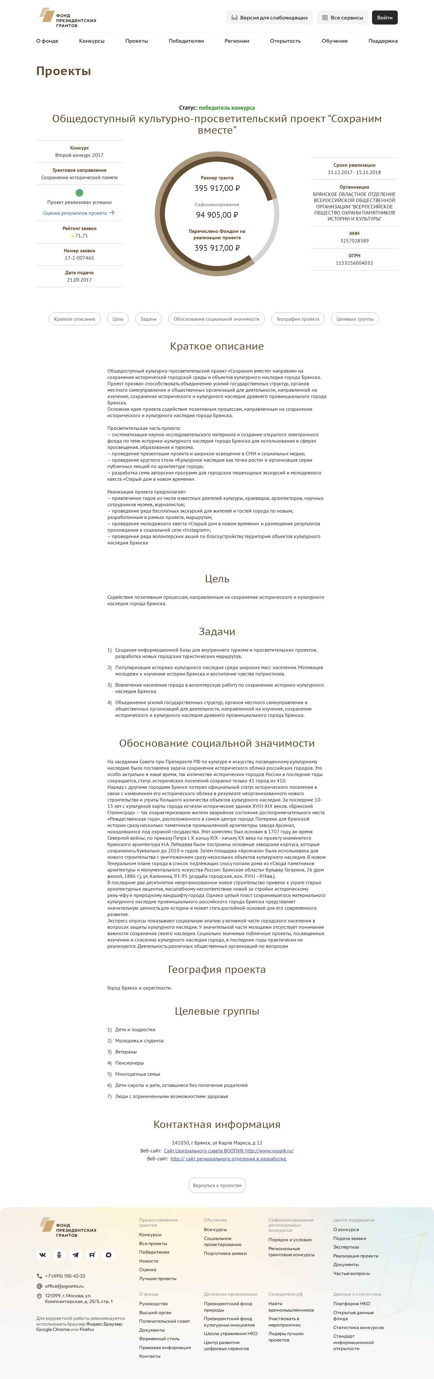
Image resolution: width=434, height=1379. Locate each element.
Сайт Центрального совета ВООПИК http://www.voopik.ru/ (229, 1150)
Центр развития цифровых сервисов (226, 1346)
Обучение (335, 41)
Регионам (237, 41)
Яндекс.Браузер (104, 1324)
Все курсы (215, 1229)
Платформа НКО (351, 1303)
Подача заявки (349, 1238)
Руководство (153, 1303)
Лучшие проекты (157, 1278)
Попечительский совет (164, 1321)
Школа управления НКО (231, 1333)
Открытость (285, 41)
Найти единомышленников (291, 1307)
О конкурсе (346, 1229)
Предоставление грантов (158, 1222)
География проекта (298, 319)
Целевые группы (355, 319)
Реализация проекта (355, 1256)
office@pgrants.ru (64, 1286)
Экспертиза (346, 1247)
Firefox (87, 1329)
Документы (346, 1264)
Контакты (149, 1356)
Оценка (147, 1269)
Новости (149, 1261)
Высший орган (155, 1312)
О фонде (47, 41)
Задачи (148, 319)
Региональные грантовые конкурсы (291, 1252)
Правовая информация (165, 1347)
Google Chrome (53, 1329)
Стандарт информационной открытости (353, 1342)
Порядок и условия (290, 1239)
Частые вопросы (351, 1273)
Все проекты (153, 1243)
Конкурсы (92, 41)
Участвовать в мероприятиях (284, 1322)
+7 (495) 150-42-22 (65, 1276)
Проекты (136, 41)
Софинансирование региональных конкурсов (291, 1225)
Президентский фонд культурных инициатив (229, 1322)
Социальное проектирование (222, 1242)
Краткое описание (74, 319)
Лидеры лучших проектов (285, 1337)
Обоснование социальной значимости (217, 319)
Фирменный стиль (159, 1338)
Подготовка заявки (225, 1253)
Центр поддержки (354, 1219)
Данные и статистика (357, 1294)
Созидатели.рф (285, 1294)
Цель (117, 319)
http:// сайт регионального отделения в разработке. (229, 1158)
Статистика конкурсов (358, 1327)
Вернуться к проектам (217, 1185)
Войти (385, 17)
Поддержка (383, 41)
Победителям (186, 41)
